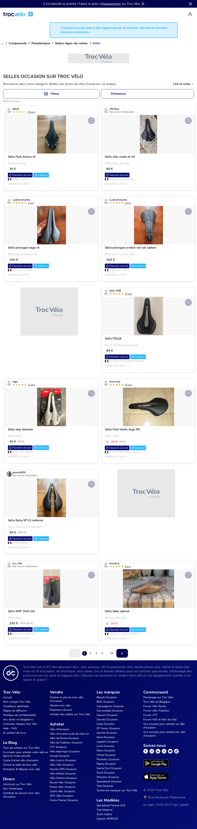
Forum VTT (150, 715)
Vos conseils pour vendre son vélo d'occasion (164, 734)
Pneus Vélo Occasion (63, 787)
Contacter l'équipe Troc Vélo (20, 724)
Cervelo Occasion (107, 719)
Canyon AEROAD (107, 819)
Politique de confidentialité (19, 715)
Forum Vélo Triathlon (156, 710)
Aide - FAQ (10, 728)
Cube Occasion (106, 724)
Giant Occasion (106, 737)
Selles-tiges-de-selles (71, 43)
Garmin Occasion (107, 733)
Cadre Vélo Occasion (62, 791)
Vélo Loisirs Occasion (63, 760)
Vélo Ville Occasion (61, 765)
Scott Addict (104, 814)
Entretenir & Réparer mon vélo (21, 769)
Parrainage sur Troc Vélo (158, 697)
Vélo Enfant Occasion (63, 773)
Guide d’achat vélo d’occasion (21, 760)
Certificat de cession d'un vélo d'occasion (21, 795)
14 (111, 653)
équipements (111, 4)
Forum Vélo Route (154, 706)
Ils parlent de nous (14, 733)
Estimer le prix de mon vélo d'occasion (66, 699)
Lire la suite (181, 84)
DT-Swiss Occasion (108, 728)
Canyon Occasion (107, 715)
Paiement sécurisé (61, 710)
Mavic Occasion (106, 750)
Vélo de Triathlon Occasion (66, 742)
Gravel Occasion (59, 756)
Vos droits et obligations (18, 719)
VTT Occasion (58, 747)
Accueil (7, 697)
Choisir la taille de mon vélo (20, 765)
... (3, 43)
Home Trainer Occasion (64, 800)
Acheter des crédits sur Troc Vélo (70, 714)
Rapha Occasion (106, 764)
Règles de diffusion (15, 710)
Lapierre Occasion (107, 742)
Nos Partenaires (13, 788)
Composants (18, 43)
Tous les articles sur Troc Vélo (21, 748)
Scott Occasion (106, 773)
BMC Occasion (105, 702)
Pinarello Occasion (108, 759)
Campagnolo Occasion (110, 706)
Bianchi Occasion (107, 697)
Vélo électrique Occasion (65, 751)
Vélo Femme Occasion (63, 778)
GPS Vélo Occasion (61, 796)
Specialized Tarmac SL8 (111, 805)
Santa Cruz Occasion (109, 768)
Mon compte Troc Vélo (17, 702)
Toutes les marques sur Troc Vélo (117, 790)
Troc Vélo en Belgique (156, 702)
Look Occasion (105, 746)
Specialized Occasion (109, 781)
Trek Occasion (105, 786)
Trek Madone (104, 810)
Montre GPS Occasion (63, 769)
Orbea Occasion (106, 755)
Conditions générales (16, 706)
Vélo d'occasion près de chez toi (69, 734)
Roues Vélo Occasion (63, 782)
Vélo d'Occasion (59, 729)
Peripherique (41, 43)
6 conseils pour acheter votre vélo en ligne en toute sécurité (25, 754)
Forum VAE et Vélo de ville (159, 719)
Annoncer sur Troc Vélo (17, 784)
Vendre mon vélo (60, 705)
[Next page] (122, 653)
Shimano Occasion (108, 777)
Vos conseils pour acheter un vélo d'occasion (164, 725)
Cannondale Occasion (110, 710)
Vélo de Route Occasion (64, 738)
